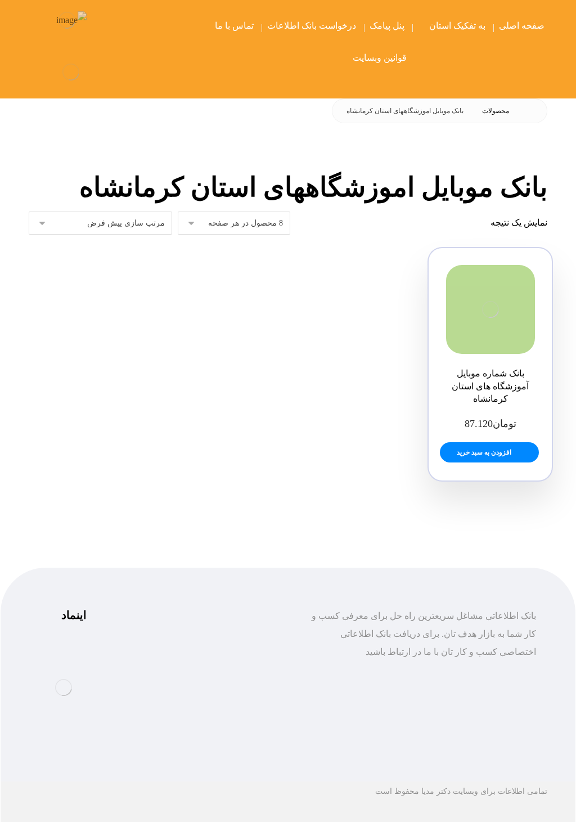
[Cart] (112, 26)
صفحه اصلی (244, 670)
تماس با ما (247, 742)
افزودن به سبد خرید (484, 452)
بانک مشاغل (244, 688)
